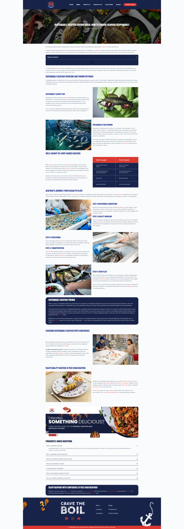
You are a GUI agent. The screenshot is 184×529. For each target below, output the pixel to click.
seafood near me (128, 381)
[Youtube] (79, 518)
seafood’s (62, 255)
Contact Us (97, 4)
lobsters (116, 392)
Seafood (48, 251)
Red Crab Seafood (112, 491)
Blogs (118, 4)
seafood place (106, 383)
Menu (78, 4)
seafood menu (96, 387)
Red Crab (124, 385)
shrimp (109, 392)
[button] (136, 57)
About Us (86, 4)
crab (104, 392)
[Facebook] (66, 518)
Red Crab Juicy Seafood (121, 383)
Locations (109, 4)
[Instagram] (73, 518)
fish (88, 97)
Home (71, 4)
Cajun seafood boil (88, 491)
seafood (103, 47)
